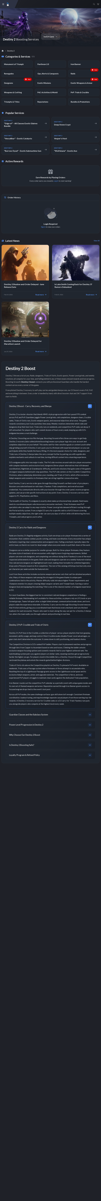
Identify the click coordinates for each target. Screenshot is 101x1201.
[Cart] (98, 4)
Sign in (43, 227)
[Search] (94, 4)
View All (97, 241)
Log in (56, 181)
